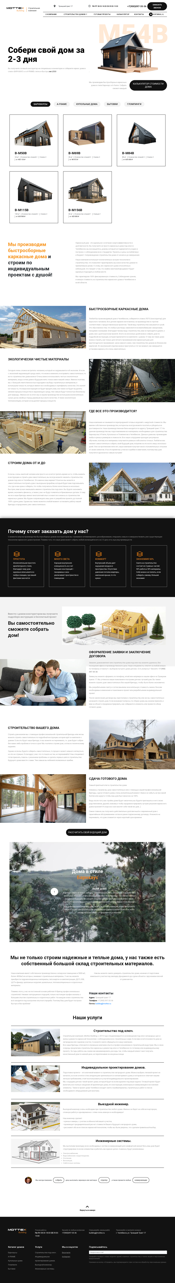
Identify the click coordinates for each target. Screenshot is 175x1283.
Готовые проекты (102, 14)
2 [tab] (54, 900)
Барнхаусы (12, 1253)
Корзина (158, 14)
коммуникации (141, 1180)
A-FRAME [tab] (62, 104)
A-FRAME (11, 1257)
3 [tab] (54, 909)
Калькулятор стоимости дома (148, 85)
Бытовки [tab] (112, 104)
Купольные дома (15, 1261)
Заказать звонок (157, 6)
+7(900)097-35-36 (136, 6)
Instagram (66, 1257)
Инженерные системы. (45, 1269)
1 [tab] (54, 892)
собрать (58, 1180)
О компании (51, 14)
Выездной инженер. (43, 1265)
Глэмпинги (12, 1265)
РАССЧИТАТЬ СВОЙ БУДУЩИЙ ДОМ (87, 832)
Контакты (139, 14)
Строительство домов (74, 14)
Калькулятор (123, 14)
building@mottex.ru (103, 1004)
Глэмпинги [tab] (134, 104)
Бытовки (11, 1269)
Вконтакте (66, 1253)
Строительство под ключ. (45, 1253)
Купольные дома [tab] (86, 104)
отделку (104, 1180)
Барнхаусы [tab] (40, 104)
